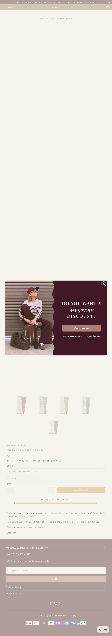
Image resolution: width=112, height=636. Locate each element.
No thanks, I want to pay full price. (81, 336)
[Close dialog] (104, 284)
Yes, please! (81, 328)
